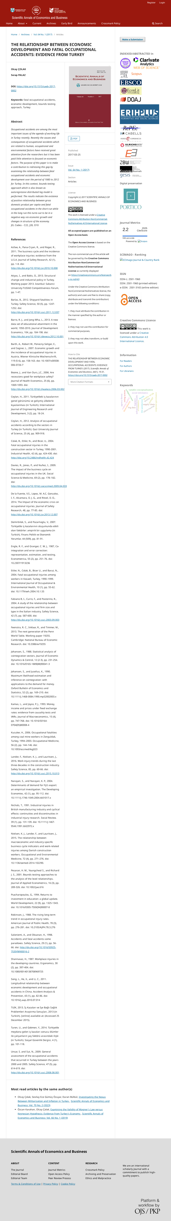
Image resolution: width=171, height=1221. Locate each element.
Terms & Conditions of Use (26, 1183)
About (21, 23)
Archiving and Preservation (101, 1174)
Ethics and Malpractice (98, 1178)
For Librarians (127, 370)
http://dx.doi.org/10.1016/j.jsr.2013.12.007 (34, 514)
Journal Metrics (56, 1169)
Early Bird (66, 23)
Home (9, 23)
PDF (75, 138)
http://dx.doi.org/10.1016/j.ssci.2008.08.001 (35, 1072)
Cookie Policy (68, 1183)
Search (158, 23)
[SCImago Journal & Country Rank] (139, 259)
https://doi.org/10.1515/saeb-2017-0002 (87, 375)
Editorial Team (19, 1178)
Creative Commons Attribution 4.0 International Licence (134, 337)
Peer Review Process (59, 1178)
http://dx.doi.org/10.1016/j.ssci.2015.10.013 (35, 773)
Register (151, 2)
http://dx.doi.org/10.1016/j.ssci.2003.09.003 (35, 619)
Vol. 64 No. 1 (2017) (43, 34)
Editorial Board (19, 1174)
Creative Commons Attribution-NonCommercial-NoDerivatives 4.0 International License (88, 219)
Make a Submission (132, 39)
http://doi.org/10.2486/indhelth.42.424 (32, 457)
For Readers (126, 360)
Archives (51, 23)
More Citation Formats (81, 381)
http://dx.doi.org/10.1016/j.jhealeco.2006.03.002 (37, 389)
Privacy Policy (50, 1183)
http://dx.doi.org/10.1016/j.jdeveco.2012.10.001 (37, 336)
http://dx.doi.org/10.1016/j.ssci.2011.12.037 (35, 312)
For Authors (126, 365)
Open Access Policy (59, 1174)
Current (37, 23)
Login (162, 2)
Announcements (87, 23)
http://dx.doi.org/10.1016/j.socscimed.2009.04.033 (39, 486)
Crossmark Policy (110, 23)
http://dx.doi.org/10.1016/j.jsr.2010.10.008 (34, 268)
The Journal (17, 1169)
